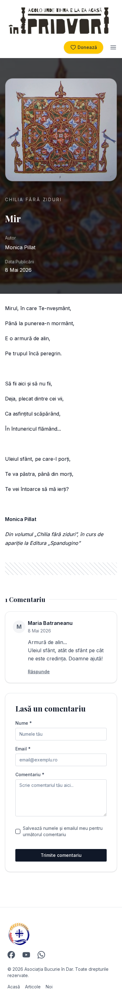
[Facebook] (11, 955)
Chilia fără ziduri (33, 199)
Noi (49, 986)
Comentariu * (29, 774)
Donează (87, 47)
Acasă (14, 986)
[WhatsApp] (41, 955)
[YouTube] (26, 955)
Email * (23, 749)
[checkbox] (17, 831)
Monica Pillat (20, 247)
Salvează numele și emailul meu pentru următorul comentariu (63, 831)
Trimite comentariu (61, 855)
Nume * (23, 723)
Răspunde (39, 671)
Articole (33, 986)
